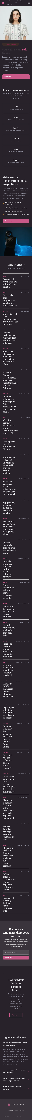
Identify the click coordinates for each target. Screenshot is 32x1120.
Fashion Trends (18, 1104)
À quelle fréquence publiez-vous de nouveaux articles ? (15, 1044)
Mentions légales (12, 1110)
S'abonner (8, 957)
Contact (22, 1110)
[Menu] (28, 3)
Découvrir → (8, 76)
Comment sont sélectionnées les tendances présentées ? (14, 1079)
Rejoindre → (16, 1015)
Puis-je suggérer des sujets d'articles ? (12, 1088)
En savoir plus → (10, 221)
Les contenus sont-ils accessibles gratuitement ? (14, 1071)
